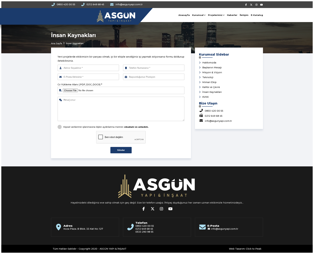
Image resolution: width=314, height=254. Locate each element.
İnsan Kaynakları (212, 92)
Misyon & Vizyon (212, 72)
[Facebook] (246, 4)
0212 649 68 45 (95, 4)
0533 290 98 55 (144, 231)
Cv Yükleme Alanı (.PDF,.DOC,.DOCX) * (80, 84)
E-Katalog (257, 15)
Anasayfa (184, 15)
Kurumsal (197, 15)
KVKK (205, 96)
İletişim (244, 15)
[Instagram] (257, 4)
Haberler (232, 15)
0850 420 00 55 (66, 4)
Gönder (121, 150)
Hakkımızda (209, 62)
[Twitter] (251, 4)
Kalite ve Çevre (211, 87)
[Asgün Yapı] (94, 16)
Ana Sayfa (56, 43)
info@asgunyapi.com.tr (129, 4)
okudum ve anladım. (136, 127)
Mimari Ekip (209, 82)
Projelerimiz (215, 15)
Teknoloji (207, 77)
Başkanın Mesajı (212, 67)
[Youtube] (261, 4)
